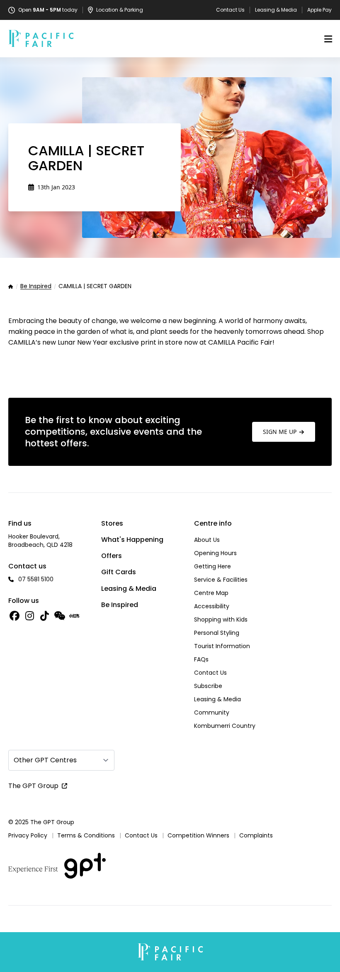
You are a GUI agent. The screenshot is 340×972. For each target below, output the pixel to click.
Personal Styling (216, 633)
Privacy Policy (27, 835)
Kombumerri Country (224, 726)
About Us (207, 540)
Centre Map (211, 593)
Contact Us (230, 10)
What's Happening (132, 540)
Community (211, 712)
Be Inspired (35, 286)
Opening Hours (215, 553)
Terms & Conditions (86, 835)
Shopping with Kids (221, 619)
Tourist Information (222, 646)
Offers (111, 556)
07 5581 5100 (35, 579)
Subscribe (208, 686)
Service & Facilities (221, 579)
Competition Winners (198, 835)
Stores (112, 523)
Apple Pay (319, 10)
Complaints (256, 835)
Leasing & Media (276, 10)
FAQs (201, 659)
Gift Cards (118, 572)
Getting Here (212, 566)
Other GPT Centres (45, 760)
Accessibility (211, 606)
